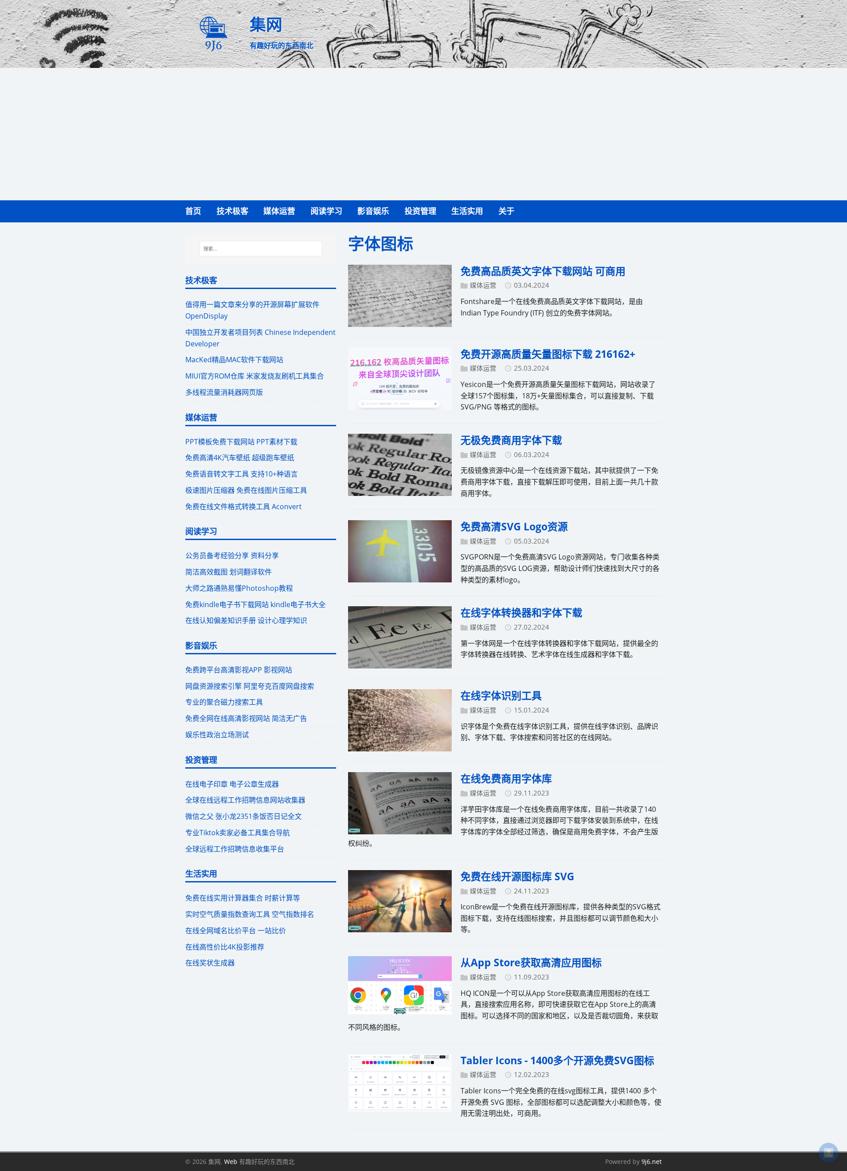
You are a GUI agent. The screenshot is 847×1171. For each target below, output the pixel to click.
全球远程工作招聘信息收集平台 (234, 849)
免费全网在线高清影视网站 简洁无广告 (246, 718)
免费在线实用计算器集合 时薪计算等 (242, 898)
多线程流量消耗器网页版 (224, 392)
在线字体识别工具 (501, 695)
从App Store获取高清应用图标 (531, 962)
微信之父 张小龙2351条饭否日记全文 (243, 816)
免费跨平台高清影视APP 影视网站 (238, 670)
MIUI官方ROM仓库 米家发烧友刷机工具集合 (254, 376)
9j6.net (651, 1161)
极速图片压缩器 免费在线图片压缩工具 (246, 490)
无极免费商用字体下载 (511, 440)
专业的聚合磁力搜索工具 (224, 702)
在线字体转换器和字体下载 (521, 612)
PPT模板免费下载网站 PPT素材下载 (241, 442)
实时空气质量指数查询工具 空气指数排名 (249, 914)
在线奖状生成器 (210, 963)
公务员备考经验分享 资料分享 (232, 555)
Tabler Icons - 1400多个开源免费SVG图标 (557, 1060)
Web (230, 1161)
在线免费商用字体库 (506, 778)
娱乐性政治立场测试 (217, 734)
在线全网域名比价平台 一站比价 (235, 930)
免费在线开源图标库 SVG (517, 876)
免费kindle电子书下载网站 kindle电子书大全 (255, 604)
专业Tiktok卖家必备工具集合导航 (237, 832)
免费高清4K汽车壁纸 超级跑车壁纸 (239, 457)
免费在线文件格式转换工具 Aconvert (243, 506)
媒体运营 (483, 285)
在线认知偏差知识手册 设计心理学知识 (246, 620)
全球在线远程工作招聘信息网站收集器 (245, 800)
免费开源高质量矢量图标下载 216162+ (548, 354)
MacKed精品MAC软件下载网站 (234, 359)
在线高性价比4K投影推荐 (224, 947)
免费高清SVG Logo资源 (514, 526)
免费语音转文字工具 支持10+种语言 (241, 474)
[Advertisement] (423, 134)
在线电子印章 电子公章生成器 (232, 784)
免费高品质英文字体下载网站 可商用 (543, 271)
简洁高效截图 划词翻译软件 (228, 572)
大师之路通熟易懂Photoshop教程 (239, 588)
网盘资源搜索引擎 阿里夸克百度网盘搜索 (249, 686)
